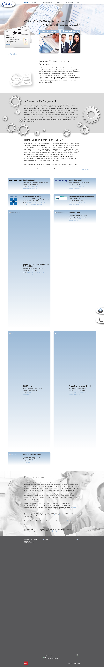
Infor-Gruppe (41, 481)
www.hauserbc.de (74, 204)
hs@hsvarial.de (77, 219)
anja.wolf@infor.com (56, 531)
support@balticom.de (33, 186)
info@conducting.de (78, 186)
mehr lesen (9, 44)
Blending (61, 515)
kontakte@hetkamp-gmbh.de (35, 272)
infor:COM (53, 515)
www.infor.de (26, 462)
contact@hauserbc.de (79, 202)
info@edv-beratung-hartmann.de (36, 202)
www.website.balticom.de (30, 188)
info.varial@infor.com (33, 461)
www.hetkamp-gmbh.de (30, 274)
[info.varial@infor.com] (99, 315)
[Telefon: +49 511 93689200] (99, 325)
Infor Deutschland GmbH (67, 521)
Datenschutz (77, 663)
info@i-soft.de (31, 392)
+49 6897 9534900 (48, 655)
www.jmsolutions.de (74, 394)
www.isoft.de (26, 394)
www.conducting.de (74, 188)
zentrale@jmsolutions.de (80, 392)
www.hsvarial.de (73, 220)
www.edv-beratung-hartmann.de (32, 204)
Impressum (69, 663)
